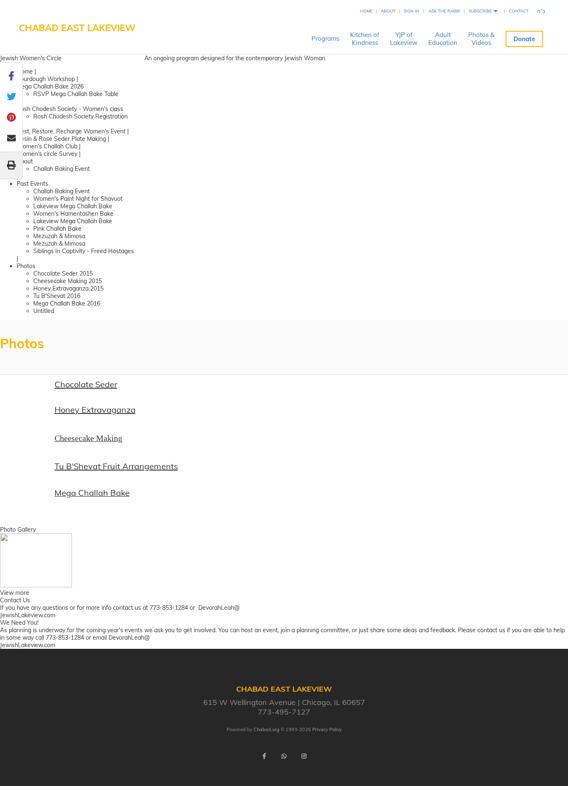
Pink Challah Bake (57, 228)
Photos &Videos (481, 39)
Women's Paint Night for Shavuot (78, 198)
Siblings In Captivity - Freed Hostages (83, 251)
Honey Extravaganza (95, 409)
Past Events (32, 183)
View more (14, 592)
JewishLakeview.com (27, 615)
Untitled (43, 311)
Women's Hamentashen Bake (73, 213)
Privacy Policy (327, 729)
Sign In (411, 11)
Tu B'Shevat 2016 (56, 296)
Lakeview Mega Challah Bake (72, 206)
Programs (325, 38)
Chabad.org (266, 729)
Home (366, 11)
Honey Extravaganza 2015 (68, 288)
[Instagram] (304, 756)
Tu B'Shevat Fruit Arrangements (116, 466)
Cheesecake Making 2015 (67, 281)
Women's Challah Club (48, 146)
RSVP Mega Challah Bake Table (76, 94)
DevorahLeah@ (219, 607)
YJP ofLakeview (403, 39)
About (388, 11)
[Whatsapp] (284, 756)
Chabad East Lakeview (77, 28)
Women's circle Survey (47, 154)
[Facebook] (264, 756)
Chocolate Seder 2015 (63, 273)
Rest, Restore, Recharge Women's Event (71, 131)
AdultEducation (442, 39)
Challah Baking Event (61, 168)
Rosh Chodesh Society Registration (80, 116)
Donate (524, 39)
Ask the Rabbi (444, 11)
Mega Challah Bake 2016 (66, 303)
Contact (518, 11)
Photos (26, 266)
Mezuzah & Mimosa (59, 236)
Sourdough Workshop (46, 79)
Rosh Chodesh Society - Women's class (70, 109)
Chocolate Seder (85, 384)
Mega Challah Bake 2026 (50, 86)
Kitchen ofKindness (364, 39)
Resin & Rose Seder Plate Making (62, 139)
